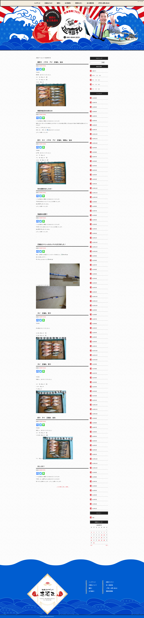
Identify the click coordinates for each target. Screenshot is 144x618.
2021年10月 (94, 359)
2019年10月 (94, 468)
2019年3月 (94, 499)
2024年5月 (94, 220)
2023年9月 (94, 256)
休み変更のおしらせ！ (45, 189)
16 (91, 537)
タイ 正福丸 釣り (44, 313)
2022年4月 (94, 332)
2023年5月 (94, 274)
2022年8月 (94, 314)
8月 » (107, 545)
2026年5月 (94, 111)
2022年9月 (94, 310)
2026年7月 (94, 102)
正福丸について (48, 3)
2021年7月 (94, 373)
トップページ (37, 3)
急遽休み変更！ (43, 214)
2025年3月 (94, 174)
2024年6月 (94, 215)
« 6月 (91, 545)
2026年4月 (94, 116)
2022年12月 (94, 296)
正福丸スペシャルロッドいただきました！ (52, 244)
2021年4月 (94, 386)
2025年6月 (94, 161)
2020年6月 (94, 432)
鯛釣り (58, 3)
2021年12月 (94, 350)
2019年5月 (94, 490)
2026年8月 (94, 98)
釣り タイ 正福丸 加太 (47, 418)
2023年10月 (94, 251)
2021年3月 (94, 391)
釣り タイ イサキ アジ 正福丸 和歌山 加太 (55, 140)
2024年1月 (94, 238)
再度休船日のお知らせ (45, 111)
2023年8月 (94, 260)
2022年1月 (94, 346)
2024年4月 (94, 224)
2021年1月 (94, 400)
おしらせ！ (41, 466)
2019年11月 (94, 463)
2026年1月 (94, 129)
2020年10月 (94, 413)
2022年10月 (94, 305)
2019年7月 (94, 481)
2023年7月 (94, 265)
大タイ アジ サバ (96, 75)
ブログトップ (99, 58)
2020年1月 (94, 454)
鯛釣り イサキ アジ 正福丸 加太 (50, 62)
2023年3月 (94, 283)
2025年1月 (94, 183)
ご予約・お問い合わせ (103, 3)
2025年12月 (94, 134)
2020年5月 (94, 436)
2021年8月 (94, 368)
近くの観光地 (89, 3)
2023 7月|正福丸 (140, 1)
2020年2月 (94, 450)
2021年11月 (94, 355)
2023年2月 (94, 287)
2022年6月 (94, 323)
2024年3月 (94, 229)
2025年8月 (94, 152)
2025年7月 (94, 156)
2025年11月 (94, 138)
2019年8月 (94, 477)
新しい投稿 (66, 486)
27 (101, 540)
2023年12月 (94, 242)
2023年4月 (94, 278)
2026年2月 (94, 125)
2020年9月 (94, 418)
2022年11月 (94, 301)
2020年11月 (94, 409)
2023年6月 (94, 269)
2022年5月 (94, 328)
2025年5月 (94, 165)
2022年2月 (94, 341)
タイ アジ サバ (96, 80)
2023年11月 (94, 247)
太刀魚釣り (67, 3)
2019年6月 (94, 486)
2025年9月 (94, 147)
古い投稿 (58, 486)
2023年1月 (94, 292)
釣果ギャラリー (77, 3)
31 (93, 542)
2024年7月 (94, 210)
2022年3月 (94, 337)
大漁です (94, 71)
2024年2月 (94, 233)
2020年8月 (94, 423)
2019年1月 (94, 508)
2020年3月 (94, 445)
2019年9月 (94, 472)
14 (104, 534)
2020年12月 (94, 404)
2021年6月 (94, 377)
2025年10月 (94, 143)
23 (91, 540)
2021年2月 (94, 395)
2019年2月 (94, 504)
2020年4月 (94, 441)
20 (101, 537)
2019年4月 (94, 495)
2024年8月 (94, 206)
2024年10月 (94, 197)
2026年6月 (94, 107)
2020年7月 (94, 427)
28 (104, 540)
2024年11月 (94, 192)
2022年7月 (94, 319)
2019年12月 (94, 459)
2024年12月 (94, 188)
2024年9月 (94, 201)
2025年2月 (94, 179)
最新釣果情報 (109, 591)
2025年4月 (94, 170)
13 (101, 534)
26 (99, 540)
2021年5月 (94, 382)
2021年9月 (94, 364)
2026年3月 (94, 120)
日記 (93, 517)
